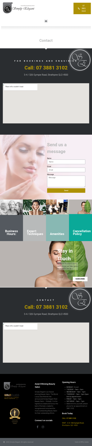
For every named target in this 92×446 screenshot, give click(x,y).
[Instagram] (43, 427)
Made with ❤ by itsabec (82, 442)
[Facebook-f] (37, 427)
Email (49, 166)
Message (50, 174)
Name (49, 158)
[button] (46, 21)
